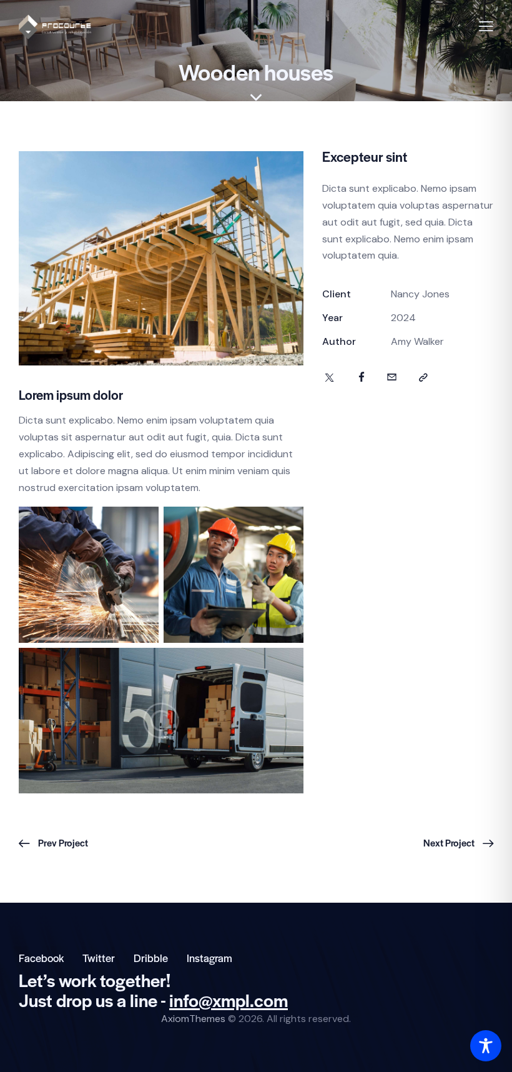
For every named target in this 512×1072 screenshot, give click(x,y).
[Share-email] (391, 378)
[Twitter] (329, 378)
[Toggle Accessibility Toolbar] (486, 1046)
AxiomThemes (193, 1018)
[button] (486, 26)
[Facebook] (361, 378)
